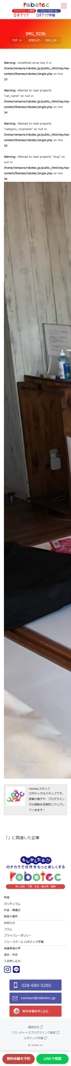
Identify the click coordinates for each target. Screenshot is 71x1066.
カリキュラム (12, 904)
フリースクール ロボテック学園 (24, 942)
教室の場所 (11, 916)
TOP (14, 40)
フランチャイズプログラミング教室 (33, 1033)
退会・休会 (11, 955)
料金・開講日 (12, 910)
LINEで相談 (53, 1059)
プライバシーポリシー (18, 936)
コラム (8, 929)
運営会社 (33, 1027)
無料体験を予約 (18, 1059)
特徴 (6, 897)
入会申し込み (12, 961)
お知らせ (34, 40)
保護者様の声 (12, 948)
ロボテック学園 (33, 1038)
